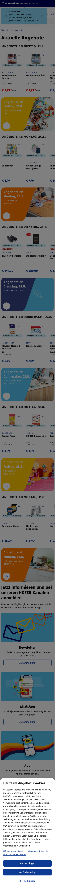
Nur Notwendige (27, 872)
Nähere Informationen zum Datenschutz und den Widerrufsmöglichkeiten (26, 853)
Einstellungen (27, 881)
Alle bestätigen (27, 863)
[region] (27, 832)
